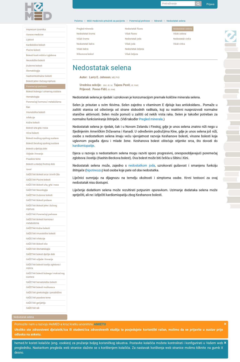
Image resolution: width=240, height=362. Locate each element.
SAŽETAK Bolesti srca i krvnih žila (43, 174)
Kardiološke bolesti (35, 45)
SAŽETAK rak (33, 308)
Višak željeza (131, 54)
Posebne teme (33, 159)
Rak (28, 107)
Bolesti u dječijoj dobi (36, 148)
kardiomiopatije (83, 145)
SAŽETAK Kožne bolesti (38, 228)
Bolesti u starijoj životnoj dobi (40, 164)
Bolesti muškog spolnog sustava (42, 138)
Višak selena (179, 33)
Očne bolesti (32, 133)
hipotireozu (94, 170)
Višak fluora (131, 33)
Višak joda (130, 44)
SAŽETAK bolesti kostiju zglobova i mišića (43, 266)
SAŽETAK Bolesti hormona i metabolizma (40, 221)
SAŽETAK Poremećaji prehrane (41, 214)
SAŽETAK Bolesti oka (36, 244)
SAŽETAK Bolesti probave (39, 200)
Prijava (210, 4)
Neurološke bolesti (35, 60)
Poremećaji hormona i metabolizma (43, 102)
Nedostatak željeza (134, 49)
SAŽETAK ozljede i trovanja (39, 259)
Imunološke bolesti (35, 112)
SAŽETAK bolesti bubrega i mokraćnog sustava (45, 275)
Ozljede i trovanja (34, 153)
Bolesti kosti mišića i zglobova (41, 55)
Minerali (158, 21)
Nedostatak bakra (85, 44)
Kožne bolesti (33, 122)
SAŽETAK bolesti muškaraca (40, 287)
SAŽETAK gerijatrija (36, 303)
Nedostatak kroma (86, 33)
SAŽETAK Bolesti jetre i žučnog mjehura (41, 207)
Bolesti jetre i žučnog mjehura (40, 81)
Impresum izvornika (36, 29)
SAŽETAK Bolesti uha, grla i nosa (42, 184)
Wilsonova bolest (85, 54)
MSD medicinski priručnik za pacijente (106, 21)
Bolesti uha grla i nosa (37, 128)
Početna (78, 21)
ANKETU (100, 324)
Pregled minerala (85, 28)
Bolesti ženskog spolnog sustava (42, 143)
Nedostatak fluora (134, 28)
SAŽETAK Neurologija (37, 190)
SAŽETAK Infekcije (35, 238)
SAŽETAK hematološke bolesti (41, 282)
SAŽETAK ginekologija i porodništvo (43, 292)
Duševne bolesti (34, 65)
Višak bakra (82, 49)
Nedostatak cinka (182, 38)
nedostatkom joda (141, 165)
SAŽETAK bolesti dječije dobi (40, 254)
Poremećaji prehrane (139, 21)
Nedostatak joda (133, 38)
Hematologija (32, 96)
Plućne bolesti (33, 50)
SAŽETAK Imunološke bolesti (40, 233)
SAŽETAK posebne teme (38, 297)
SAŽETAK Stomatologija (38, 249)
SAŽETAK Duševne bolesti (39, 195)
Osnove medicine (34, 34)
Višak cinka (179, 44)
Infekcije (30, 117)
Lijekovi (30, 39)
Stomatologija (33, 70)
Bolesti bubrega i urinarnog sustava (43, 91)
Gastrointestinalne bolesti (39, 76)
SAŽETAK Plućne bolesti (38, 179)
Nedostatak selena (176, 21)
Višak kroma (83, 38)
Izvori (28, 169)
